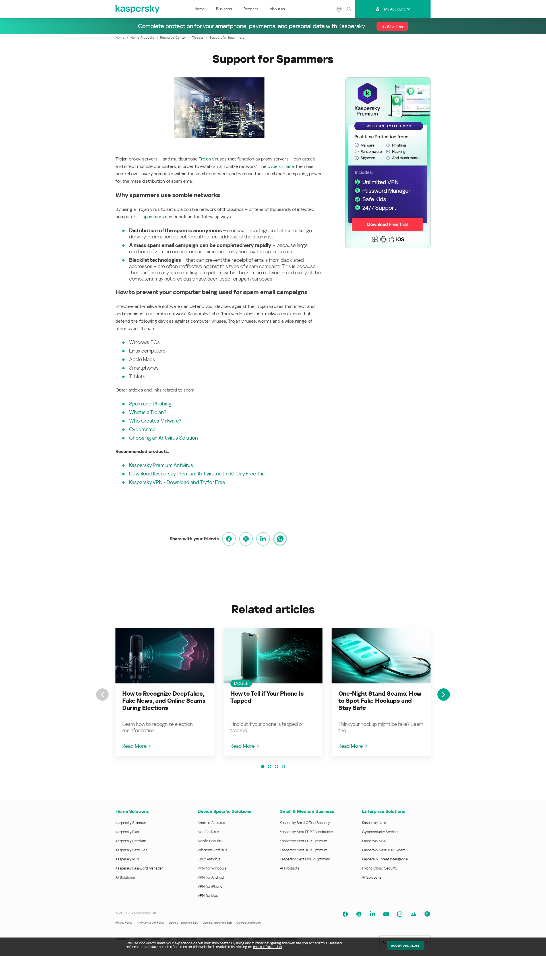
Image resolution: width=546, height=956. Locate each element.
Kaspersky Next (374, 823)
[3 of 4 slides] (276, 766)
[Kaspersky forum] (413, 914)
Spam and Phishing (150, 404)
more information (267, 947)
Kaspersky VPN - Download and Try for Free (177, 482)
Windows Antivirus (212, 850)
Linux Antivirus (209, 859)
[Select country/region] (339, 9)
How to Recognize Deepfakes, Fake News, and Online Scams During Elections (164, 700)
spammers (153, 216)
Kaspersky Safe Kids (131, 850)
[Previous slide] (102, 694)
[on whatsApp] (280, 539)
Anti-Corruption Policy (150, 922)
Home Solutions (132, 811)
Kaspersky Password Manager (139, 868)
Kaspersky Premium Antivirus (161, 465)
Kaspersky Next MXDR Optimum (305, 859)
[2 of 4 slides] (269, 766)
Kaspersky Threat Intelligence (385, 859)
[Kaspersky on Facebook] (345, 914)
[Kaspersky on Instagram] (399, 914)
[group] (165, 692)
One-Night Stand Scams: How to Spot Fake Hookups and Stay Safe (379, 700)
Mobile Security (210, 841)
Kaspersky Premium (130, 841)
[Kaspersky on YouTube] (386, 914)
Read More (134, 746)
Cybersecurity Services (380, 832)
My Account (394, 9)
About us (277, 9)
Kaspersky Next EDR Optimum (303, 841)
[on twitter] (246, 539)
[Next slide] (444, 694)
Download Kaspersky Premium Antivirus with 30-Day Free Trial (197, 474)
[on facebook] (229, 539)
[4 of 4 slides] (283, 766)
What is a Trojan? (147, 412)
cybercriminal (281, 166)
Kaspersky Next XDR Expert (383, 850)
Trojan (205, 159)
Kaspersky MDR (374, 841)
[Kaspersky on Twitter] (358, 914)
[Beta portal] (427, 914)
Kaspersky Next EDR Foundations (306, 832)
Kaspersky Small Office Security (305, 823)
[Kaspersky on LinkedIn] (372, 914)
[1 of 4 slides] (262, 766)
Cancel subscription (248, 922)
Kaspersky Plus (127, 832)
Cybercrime (142, 429)
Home (200, 9)
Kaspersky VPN (127, 859)
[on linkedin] (263, 539)
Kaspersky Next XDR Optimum (303, 850)
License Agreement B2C (183, 922)
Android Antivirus (211, 823)
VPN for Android (211, 877)
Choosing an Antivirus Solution (163, 438)
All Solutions (125, 877)
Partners (250, 9)
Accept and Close (405, 945)
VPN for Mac (208, 895)
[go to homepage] (137, 9)
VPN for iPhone (210, 886)
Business (224, 9)
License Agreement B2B (217, 922)
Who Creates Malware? (155, 421)
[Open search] (349, 9)
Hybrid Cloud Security (380, 868)
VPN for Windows (212, 868)
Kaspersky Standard (131, 823)
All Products (289, 868)
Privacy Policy (123, 922)
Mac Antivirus (208, 832)
